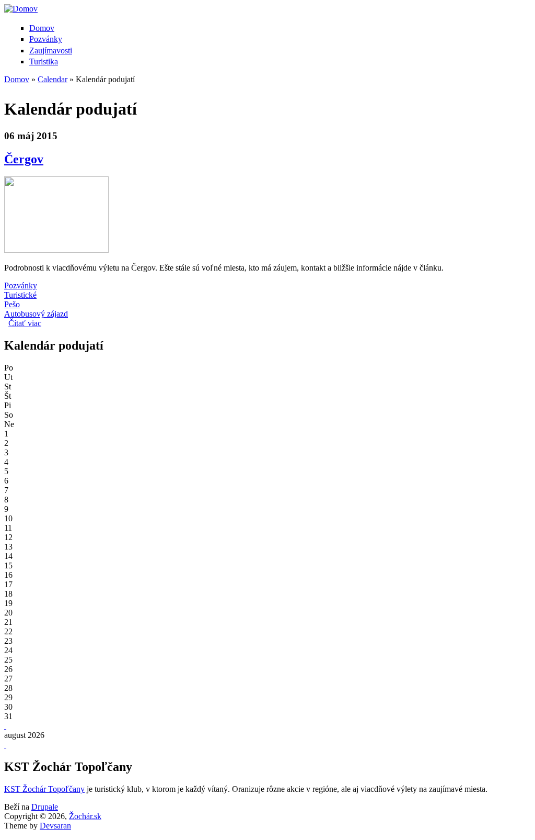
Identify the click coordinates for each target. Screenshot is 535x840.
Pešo (12, 304)
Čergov (23, 159)
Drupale (44, 806)
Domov (41, 28)
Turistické (20, 294)
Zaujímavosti (50, 50)
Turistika (43, 61)
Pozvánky (45, 39)
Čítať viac (24, 323)
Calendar (52, 79)
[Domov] (21, 8)
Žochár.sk (85, 816)
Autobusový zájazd (36, 313)
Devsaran (55, 825)
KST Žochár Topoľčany (44, 789)
